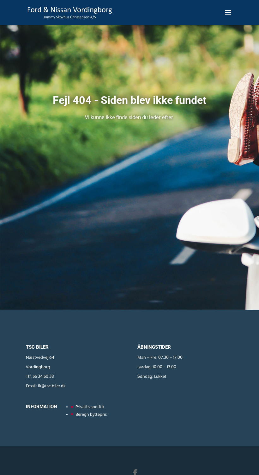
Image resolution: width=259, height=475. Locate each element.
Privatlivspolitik (90, 406)
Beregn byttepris (91, 414)
